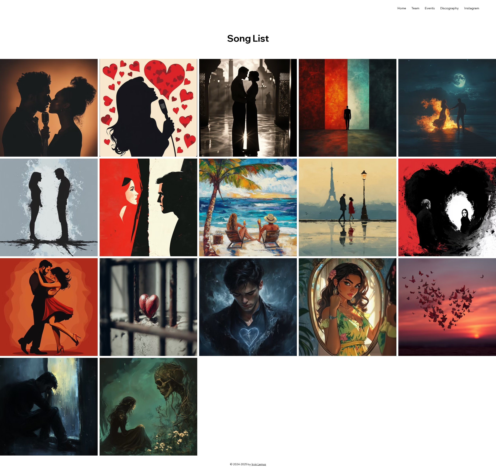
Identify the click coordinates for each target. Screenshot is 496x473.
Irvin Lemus (258, 464)
